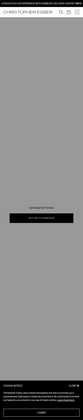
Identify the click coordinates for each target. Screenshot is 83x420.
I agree (41, 412)
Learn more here (65, 400)
